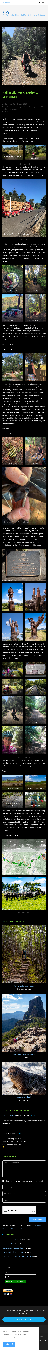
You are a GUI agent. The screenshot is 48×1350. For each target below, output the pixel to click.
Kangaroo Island (24, 1097)
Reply (33, 1116)
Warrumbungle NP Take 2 (24, 1054)
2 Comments (10, 112)
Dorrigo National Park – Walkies (12, 1252)
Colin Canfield (9, 1115)
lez (6, 104)
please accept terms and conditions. (19, 1277)
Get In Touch (24, 1319)
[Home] (3, 15)
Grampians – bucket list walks (12, 1240)
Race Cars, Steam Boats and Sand (13, 1248)
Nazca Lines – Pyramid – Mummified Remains (17, 1256)
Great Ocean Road (8, 1244)
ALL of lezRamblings (13, 107)
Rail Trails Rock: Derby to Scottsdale (33, 15)
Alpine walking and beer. (24, 986)
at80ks (6, 2)
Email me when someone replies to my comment (24, 1181)
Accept (9, 1344)
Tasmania (13, 109)
